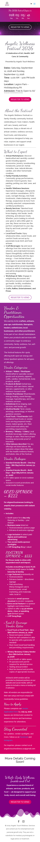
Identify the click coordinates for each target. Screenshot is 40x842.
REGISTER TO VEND (20, 27)
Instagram (8, 740)
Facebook (24, 737)
